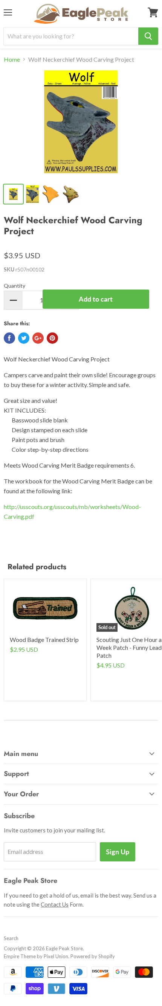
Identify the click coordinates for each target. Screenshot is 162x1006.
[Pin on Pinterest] (52, 338)
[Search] (148, 36)
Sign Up (117, 851)
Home (12, 59)
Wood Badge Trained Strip (44, 639)
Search (11, 938)
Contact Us (55, 904)
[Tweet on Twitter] (23, 338)
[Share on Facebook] (9, 338)
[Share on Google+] (38, 338)
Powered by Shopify (92, 956)
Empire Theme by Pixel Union (36, 956)
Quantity (14, 285)
